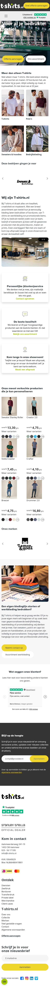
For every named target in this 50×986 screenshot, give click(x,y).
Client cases (7, 903)
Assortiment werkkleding (17, 654)
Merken (5, 920)
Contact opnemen (25, 298)
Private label (7, 897)
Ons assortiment (36, 59)
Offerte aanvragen (13, 59)
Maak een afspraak (25, 369)
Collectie (6, 917)
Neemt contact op (14, 647)
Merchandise (8, 900)
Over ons (6, 914)
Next (47, 178)
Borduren (6, 891)
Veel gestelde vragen (12, 923)
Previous (3, 178)
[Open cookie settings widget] (4, 982)
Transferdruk (8, 894)
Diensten (6, 885)
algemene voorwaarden (12, 772)
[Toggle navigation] (6, 16)
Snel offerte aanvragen (36, 5)
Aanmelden (39, 758)
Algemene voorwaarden (13, 929)
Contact (5, 926)
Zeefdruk (6, 888)
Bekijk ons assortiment (25, 334)
